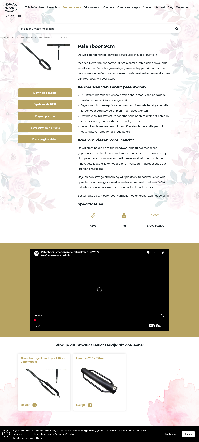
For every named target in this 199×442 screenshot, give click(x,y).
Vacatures (182, 7)
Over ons (109, 7)
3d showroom (92, 7)
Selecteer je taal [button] (19, 16)
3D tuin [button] (11, 16)
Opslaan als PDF (45, 104)
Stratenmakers (72, 7)
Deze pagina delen (44, 139)
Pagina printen (45, 116)
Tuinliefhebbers (34, 7)
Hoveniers (53, 7)
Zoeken (177, 28)
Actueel (160, 7)
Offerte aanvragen (128, 7)
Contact (148, 7)
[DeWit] (10, 7)
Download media (44, 92)
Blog (170, 7)
